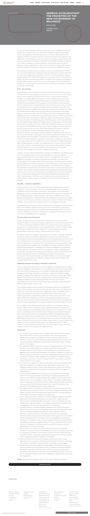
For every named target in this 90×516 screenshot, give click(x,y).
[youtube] (42, 513)
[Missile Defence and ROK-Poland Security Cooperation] (15, 482)
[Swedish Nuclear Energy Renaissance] (30, 482)
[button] (85, 3)
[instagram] (44, 513)
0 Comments (48, 507)
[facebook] (38, 513)
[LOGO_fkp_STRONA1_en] (11, 2)
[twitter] (40, 513)
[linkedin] (46, 513)
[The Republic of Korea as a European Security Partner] (60, 482)
